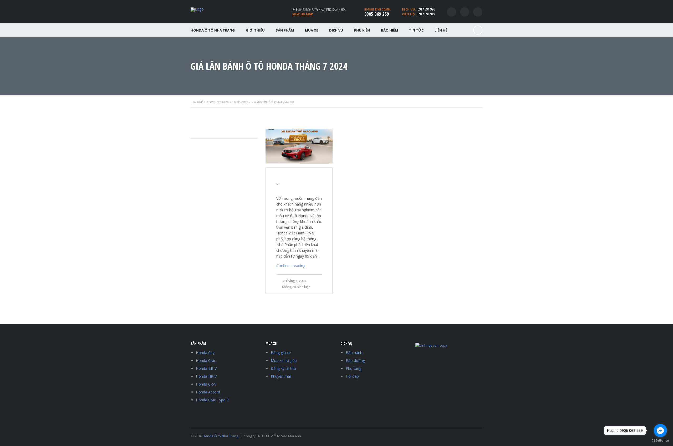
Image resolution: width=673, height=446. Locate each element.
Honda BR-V (206, 368)
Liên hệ (441, 30)
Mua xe (311, 30)
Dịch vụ (336, 30)
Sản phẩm (285, 30)
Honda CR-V (206, 384)
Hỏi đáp (352, 376)
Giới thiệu (255, 30)
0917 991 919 (426, 13)
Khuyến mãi (281, 376)
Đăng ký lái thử (283, 368)
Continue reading (290, 265)
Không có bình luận (296, 287)
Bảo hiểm (389, 30)
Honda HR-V (206, 376)
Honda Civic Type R (212, 399)
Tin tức (416, 30)
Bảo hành (354, 352)
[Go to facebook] (660, 430)
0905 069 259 (376, 14)
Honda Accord (208, 391)
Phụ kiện (362, 30)
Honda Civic (206, 360)
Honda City (205, 352)
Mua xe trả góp (284, 360)
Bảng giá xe (281, 352)
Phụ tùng (353, 368)
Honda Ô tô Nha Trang (213, 30)
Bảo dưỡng (355, 360)
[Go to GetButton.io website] (660, 440)
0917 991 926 (426, 9)
